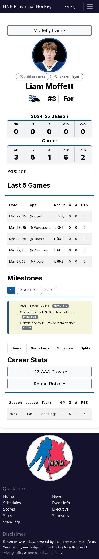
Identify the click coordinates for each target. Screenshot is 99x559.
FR (72, 6)
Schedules (12, 502)
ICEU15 (48, 290)
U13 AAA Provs (47, 372)
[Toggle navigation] (89, 6)
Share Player (66, 76)
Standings (12, 522)
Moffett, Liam (47, 30)
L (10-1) (59, 239)
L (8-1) (59, 216)
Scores (9, 509)
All (11, 290)
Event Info (61, 502)
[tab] (17, 348)
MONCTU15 (28, 290)
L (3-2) (60, 227)
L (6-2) (59, 261)
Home (8, 496)
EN (66, 6)
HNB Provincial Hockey (27, 6)
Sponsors (60, 515)
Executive (60, 509)
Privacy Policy (13, 552)
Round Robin (47, 384)
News (57, 496)
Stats (7, 515)
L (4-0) (59, 250)
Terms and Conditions (44, 552)
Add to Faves (32, 76)
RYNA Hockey (71, 541)
